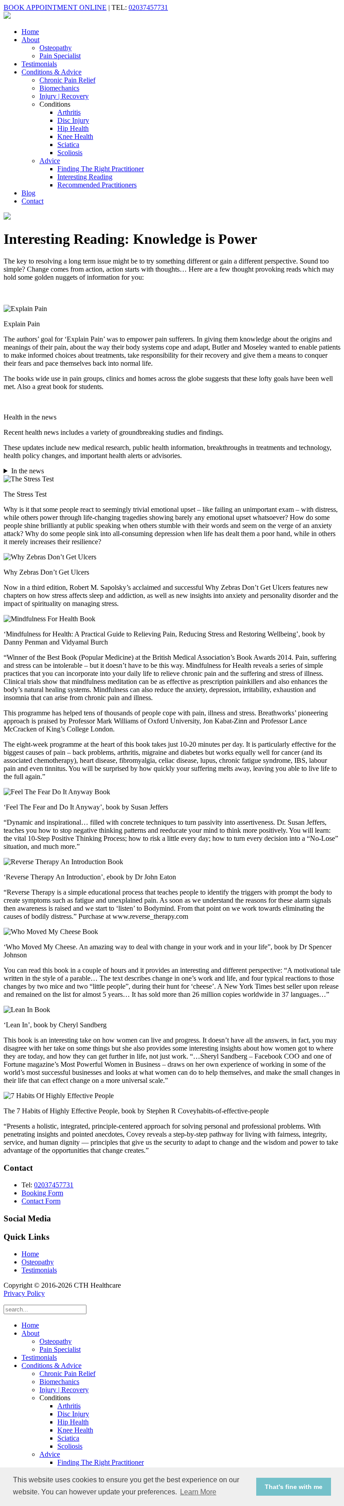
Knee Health (75, 136)
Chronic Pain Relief (67, 80)
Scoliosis (69, 152)
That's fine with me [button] (293, 1486)
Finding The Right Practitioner (100, 169)
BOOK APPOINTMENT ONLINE (55, 7)
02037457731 (148, 7)
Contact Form (41, 1201)
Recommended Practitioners (97, 185)
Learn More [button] (198, 1492)
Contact (32, 201)
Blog (28, 193)
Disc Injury (73, 120)
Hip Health (73, 128)
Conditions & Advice (52, 72)
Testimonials (39, 64)
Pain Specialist (60, 56)
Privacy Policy (24, 1293)
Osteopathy (55, 48)
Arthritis (69, 112)
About (30, 39)
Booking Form (42, 1193)
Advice (49, 160)
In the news (27, 471)
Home (30, 31)
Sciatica (68, 144)
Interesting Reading (84, 177)
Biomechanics (59, 88)
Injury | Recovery (64, 96)
